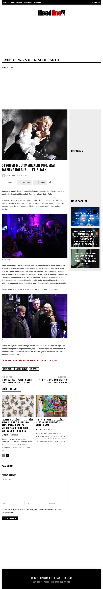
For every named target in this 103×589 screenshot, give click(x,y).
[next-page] (7, 455)
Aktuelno (5, 435)
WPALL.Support (65, 582)
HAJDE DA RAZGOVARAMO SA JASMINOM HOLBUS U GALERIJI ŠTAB (30, 361)
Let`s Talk (33, 369)
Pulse (12, 67)
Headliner (11, 175)
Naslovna (5, 67)
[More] (50, 182)
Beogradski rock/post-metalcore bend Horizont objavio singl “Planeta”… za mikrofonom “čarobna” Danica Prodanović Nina (85, 237)
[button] (95, 2)
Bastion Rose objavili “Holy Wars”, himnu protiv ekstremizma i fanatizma (85, 217)
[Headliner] (4, 175)
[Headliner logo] (51, 13)
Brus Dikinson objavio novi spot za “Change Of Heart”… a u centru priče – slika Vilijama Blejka (85, 258)
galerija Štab (7, 369)
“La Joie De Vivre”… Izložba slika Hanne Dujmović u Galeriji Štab (50, 422)
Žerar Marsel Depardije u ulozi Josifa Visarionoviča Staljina (17, 381)
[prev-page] (3, 455)
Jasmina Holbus (21, 369)
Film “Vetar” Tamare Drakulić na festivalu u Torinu (53, 381)
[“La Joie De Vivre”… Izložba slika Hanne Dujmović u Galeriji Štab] (51, 406)
